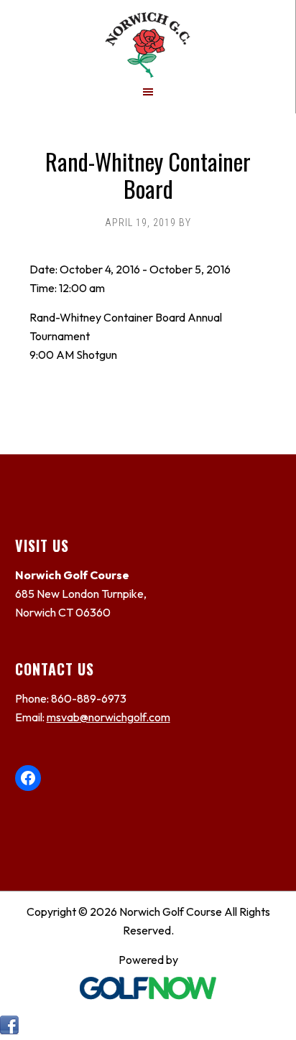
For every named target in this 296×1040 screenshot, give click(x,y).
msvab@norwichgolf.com (108, 717)
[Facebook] (9, 1030)
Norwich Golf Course (148, 39)
